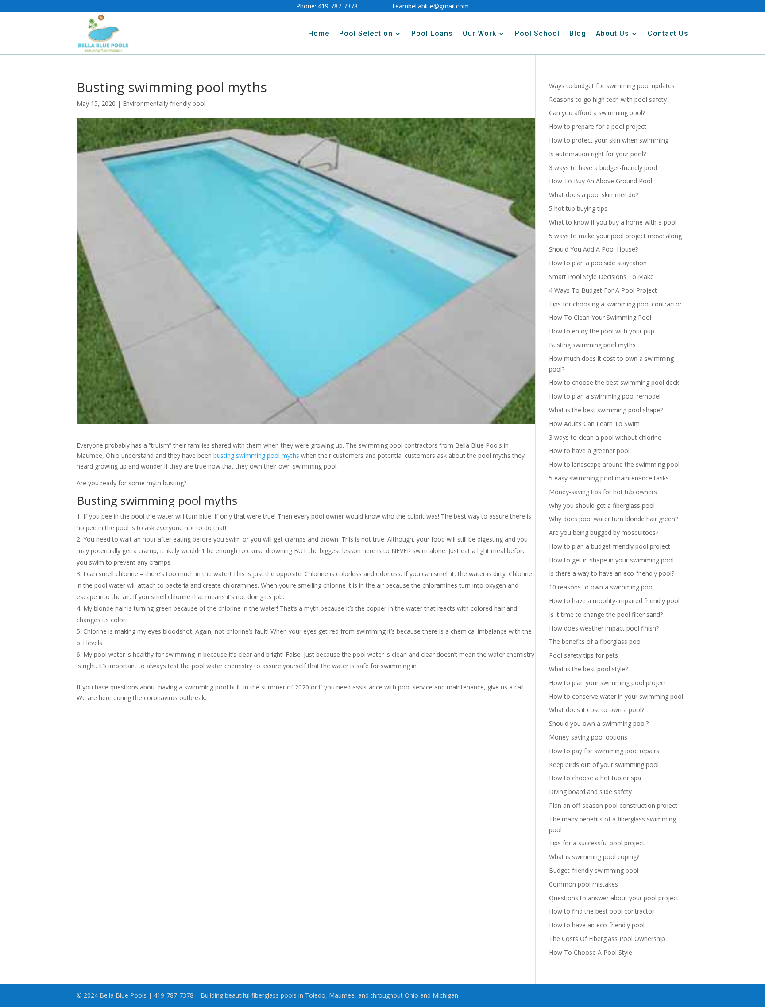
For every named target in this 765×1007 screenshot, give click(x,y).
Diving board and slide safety (590, 791)
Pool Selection (366, 33)
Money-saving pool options (588, 737)
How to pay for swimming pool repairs (604, 751)
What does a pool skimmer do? (593, 194)
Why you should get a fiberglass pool (602, 505)
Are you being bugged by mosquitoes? (603, 532)
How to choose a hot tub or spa (595, 778)
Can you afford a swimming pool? (597, 112)
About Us (612, 33)
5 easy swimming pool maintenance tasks (609, 478)
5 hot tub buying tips (578, 208)
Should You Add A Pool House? (593, 249)
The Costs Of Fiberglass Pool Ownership (607, 938)
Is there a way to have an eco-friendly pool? (611, 573)
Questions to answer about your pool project (614, 898)
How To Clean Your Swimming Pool (600, 317)
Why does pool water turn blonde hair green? (613, 519)
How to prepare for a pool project (597, 126)
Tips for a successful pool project (597, 843)
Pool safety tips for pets (583, 655)
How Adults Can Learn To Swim (594, 423)
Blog (577, 33)
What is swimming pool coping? (594, 856)
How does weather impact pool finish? (604, 628)
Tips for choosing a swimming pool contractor (615, 304)
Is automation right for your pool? (597, 154)
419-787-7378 (338, 6)
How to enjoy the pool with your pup (601, 331)
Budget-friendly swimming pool (593, 870)
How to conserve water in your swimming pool (616, 696)
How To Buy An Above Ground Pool (600, 181)
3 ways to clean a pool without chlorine (605, 437)
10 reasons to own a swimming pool (601, 587)
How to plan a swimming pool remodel (605, 396)
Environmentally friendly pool (164, 103)
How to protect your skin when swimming (608, 140)
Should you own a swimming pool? (599, 723)
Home (318, 33)
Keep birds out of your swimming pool (604, 764)
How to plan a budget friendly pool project (609, 546)
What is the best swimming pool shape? (606, 410)
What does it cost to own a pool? (596, 709)
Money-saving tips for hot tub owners (603, 492)
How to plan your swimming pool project (607, 682)
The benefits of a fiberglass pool (595, 641)
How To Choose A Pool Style (590, 952)
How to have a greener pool (589, 450)
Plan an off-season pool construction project (613, 805)
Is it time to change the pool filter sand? (606, 614)
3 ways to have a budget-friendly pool (603, 167)
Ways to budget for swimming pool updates (612, 85)
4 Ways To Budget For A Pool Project (603, 290)
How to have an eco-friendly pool (597, 925)
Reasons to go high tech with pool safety (608, 99)
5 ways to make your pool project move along (615, 236)
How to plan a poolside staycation (598, 263)
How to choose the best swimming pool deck (614, 382)
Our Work (479, 33)
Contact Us (668, 33)
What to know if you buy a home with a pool (612, 222)
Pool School (537, 33)
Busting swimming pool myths (592, 345)
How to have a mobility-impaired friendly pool (614, 600)
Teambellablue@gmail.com (430, 6)
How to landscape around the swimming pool (614, 464)
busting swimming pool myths (256, 455)
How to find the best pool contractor (601, 911)
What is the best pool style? (588, 669)
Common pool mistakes (583, 884)
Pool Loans (432, 33)
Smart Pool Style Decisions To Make (601, 276)
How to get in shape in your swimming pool (611, 560)
